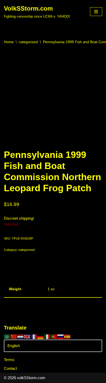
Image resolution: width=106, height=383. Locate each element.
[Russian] (60, 336)
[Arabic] (7, 336)
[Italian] (47, 336)
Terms (9, 359)
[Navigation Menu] (96, 11)
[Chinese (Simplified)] (14, 336)
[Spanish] (67, 336)
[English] (27, 336)
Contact (10, 368)
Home (9, 42)
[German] (40, 336)
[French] (34, 336)
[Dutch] (20, 336)
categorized (28, 42)
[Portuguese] (54, 336)
